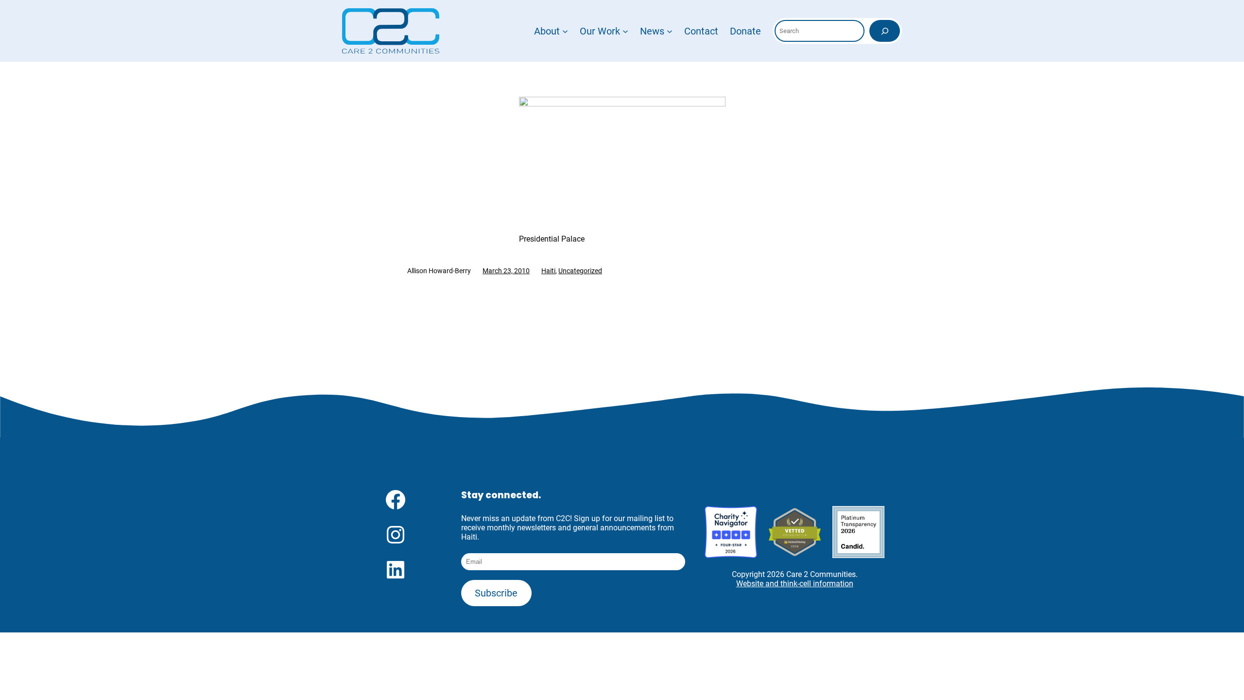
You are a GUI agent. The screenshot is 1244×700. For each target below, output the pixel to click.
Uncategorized (580, 271)
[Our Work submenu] (625, 31)
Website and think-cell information (794, 583)
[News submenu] (670, 31)
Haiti (548, 271)
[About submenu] (565, 31)
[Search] (884, 31)
